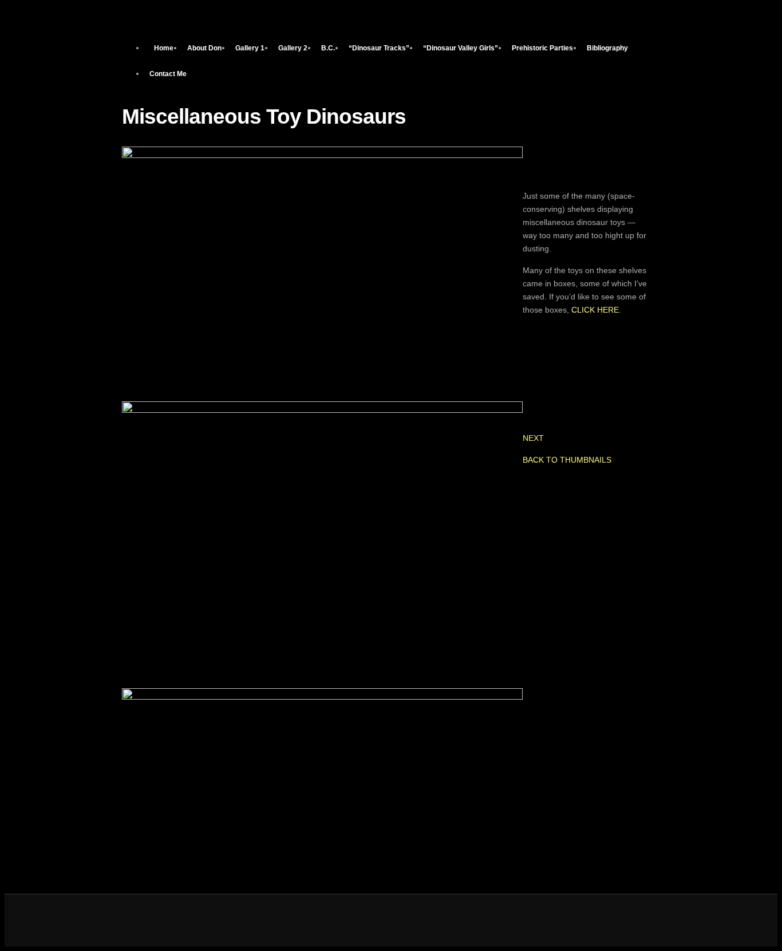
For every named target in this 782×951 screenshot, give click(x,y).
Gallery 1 (249, 48)
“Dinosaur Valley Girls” (460, 48)
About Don (204, 48)
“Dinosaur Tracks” (379, 48)
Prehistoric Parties (542, 48)
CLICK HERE (595, 309)
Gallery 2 (292, 48)
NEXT (533, 438)
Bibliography (607, 48)
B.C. (328, 48)
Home (163, 48)
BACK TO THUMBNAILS (567, 459)
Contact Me (168, 73)
